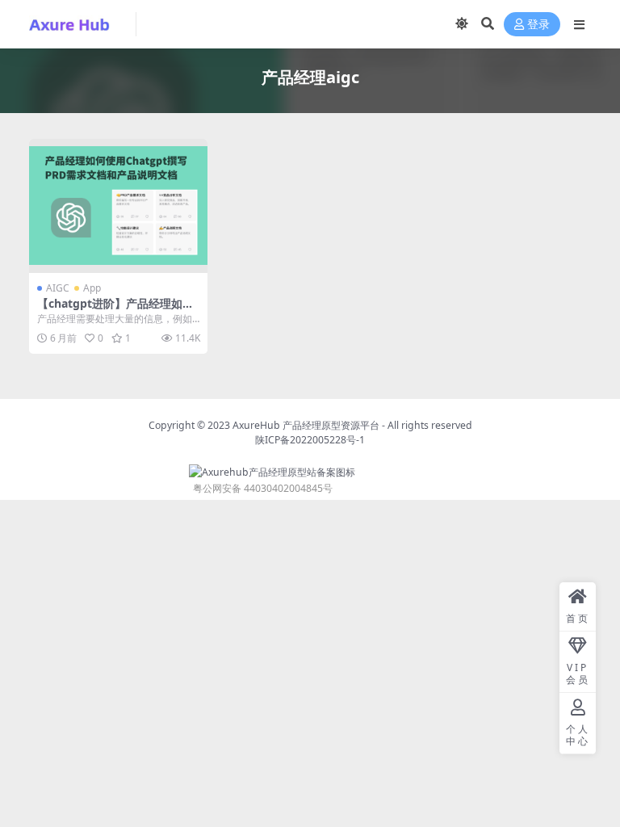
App (92, 288)
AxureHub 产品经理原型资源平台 (305, 425)
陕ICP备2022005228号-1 (310, 440)
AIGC (57, 288)
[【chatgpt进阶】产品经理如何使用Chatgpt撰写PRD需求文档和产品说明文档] (118, 206)
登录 (538, 25)
